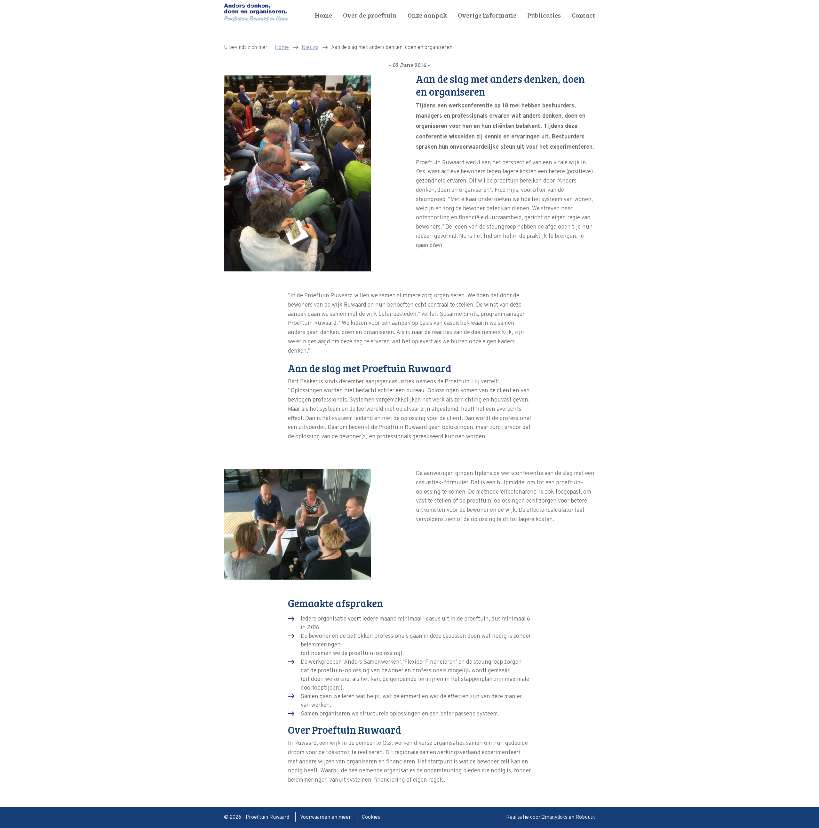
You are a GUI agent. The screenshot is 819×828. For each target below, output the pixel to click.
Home (323, 15)
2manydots (554, 817)
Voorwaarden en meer (326, 817)
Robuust (585, 817)
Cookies (371, 817)
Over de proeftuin (370, 15)
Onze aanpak (427, 15)
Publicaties (544, 15)
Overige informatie (487, 15)
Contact (583, 15)
